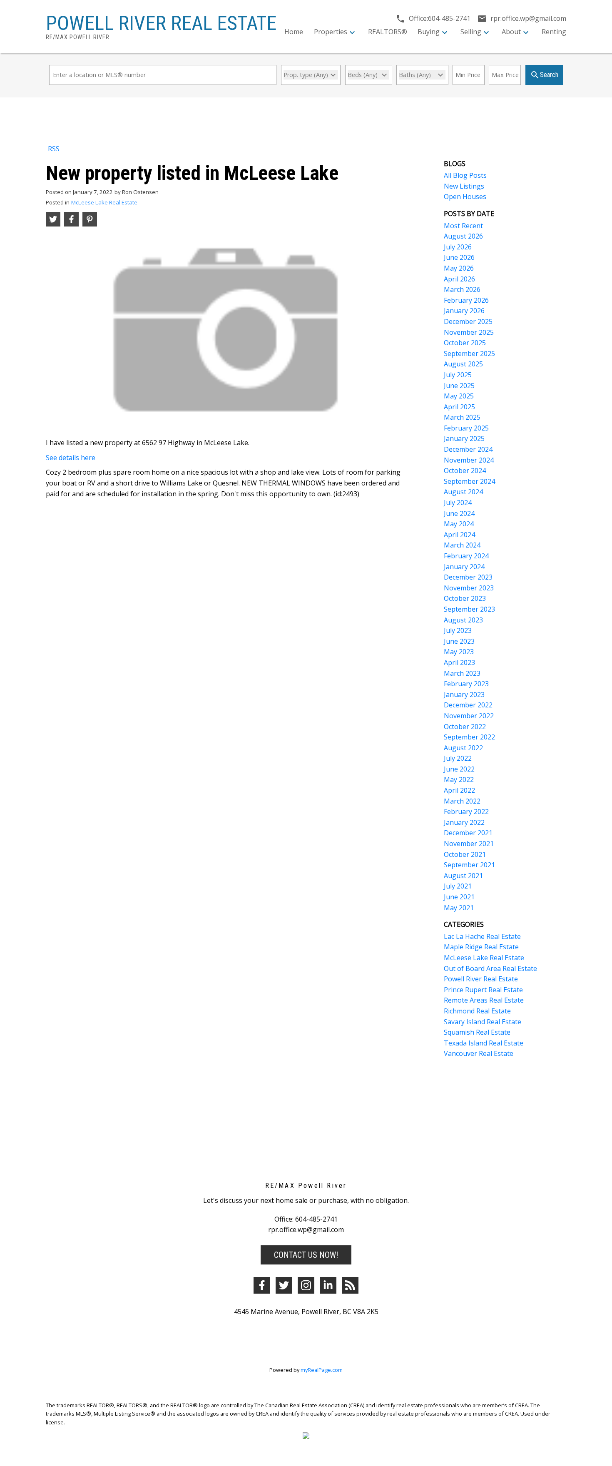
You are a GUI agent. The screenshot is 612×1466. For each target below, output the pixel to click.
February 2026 (466, 300)
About (511, 31)
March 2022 (462, 801)
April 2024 (459, 534)
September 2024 (469, 481)
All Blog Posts (465, 175)
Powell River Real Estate (481, 978)
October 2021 (465, 854)
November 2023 (469, 587)
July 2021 (458, 886)
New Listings (464, 186)
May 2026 (459, 268)
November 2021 (469, 843)
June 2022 (459, 769)
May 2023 (459, 651)
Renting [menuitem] (554, 31)
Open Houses (465, 196)
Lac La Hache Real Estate (482, 936)
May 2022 (459, 779)
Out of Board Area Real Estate (490, 968)
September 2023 (469, 609)
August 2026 (463, 236)
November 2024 (469, 460)
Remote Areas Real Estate (484, 1000)
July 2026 (458, 246)
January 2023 (464, 694)
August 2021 (463, 875)
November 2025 (469, 332)
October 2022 (465, 726)
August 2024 (463, 491)
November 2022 (469, 715)
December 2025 (468, 321)
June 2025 (459, 385)
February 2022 (466, 811)
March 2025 (462, 417)
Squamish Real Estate (477, 1032)
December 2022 (468, 704)
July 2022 (458, 758)
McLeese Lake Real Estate (104, 202)
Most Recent (463, 225)
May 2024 (459, 523)
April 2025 (459, 406)
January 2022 (464, 822)
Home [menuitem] (293, 31)
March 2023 (462, 673)
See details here (70, 457)
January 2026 (464, 310)
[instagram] (306, 1285)
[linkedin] (328, 1285)
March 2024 (462, 545)
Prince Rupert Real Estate (483, 989)
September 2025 (469, 353)
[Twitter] (284, 1285)
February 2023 (466, 683)
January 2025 (464, 438)
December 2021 (468, 832)
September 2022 (469, 737)
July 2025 (458, 374)
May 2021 (459, 907)
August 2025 (463, 363)
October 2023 (465, 598)
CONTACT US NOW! (306, 1255)
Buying (429, 31)
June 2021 (459, 896)
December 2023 (468, 577)
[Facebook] (262, 1285)
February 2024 (466, 555)
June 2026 (459, 257)
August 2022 (463, 747)
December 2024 (468, 449)
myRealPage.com (322, 1370)
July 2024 (458, 502)
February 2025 (466, 428)
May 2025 (459, 396)
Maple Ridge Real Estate (481, 946)
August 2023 (463, 620)
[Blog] (350, 1285)
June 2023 (459, 641)
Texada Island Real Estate (483, 1043)
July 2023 (458, 630)
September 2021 (469, 864)
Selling (470, 31)
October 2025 (465, 342)
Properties (330, 31)
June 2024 (459, 513)
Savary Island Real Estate (482, 1021)
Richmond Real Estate (477, 1010)
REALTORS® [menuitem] (387, 31)
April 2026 (459, 279)
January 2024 (464, 566)
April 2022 (459, 790)
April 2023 (459, 662)
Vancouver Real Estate (478, 1053)
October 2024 (465, 470)
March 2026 (462, 289)
